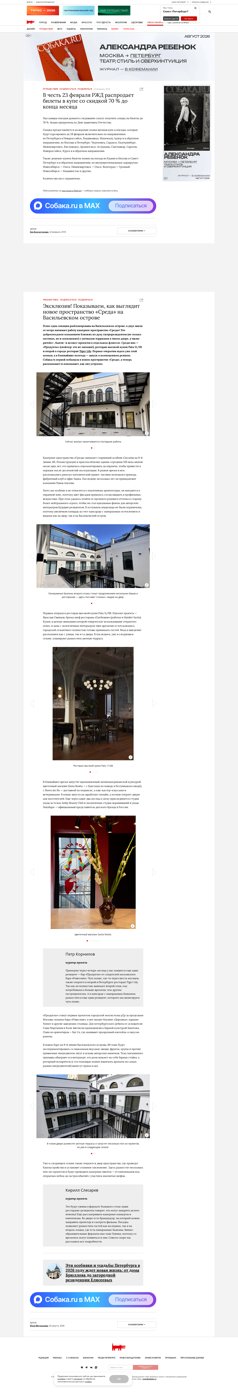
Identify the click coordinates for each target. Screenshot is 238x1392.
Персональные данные (192, 1358)
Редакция (44, 1358)
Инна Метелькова (39, 1325)
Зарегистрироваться (45, 2)
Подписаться (68, 89)
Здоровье (137, 22)
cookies (88, 1381)
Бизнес (115, 29)
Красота (87, 22)
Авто (59, 29)
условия (61, 1378)
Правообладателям (130, 1358)
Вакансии (88, 1358)
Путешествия (46, 29)
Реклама (57, 1358)
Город (43, 22)
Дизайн (31, 29)
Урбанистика (50, 300)
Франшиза (170, 1358)
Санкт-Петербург (179, 2)
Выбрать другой (171, 18)
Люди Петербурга (106, 1358)
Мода (73, 22)
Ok (119, 1379)
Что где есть (103, 22)
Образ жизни (155, 22)
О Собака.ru (72, 1358)
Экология (121, 22)
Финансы (102, 29)
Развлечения (58, 22)
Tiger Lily (85, 351)
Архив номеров (153, 1358)
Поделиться (85, 89)
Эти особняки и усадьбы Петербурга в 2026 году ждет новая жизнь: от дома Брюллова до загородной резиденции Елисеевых (103, 1272)
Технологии (86, 29)
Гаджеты (71, 29)
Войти (30, 2)
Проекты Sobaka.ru (200, 2)
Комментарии (135, 231)
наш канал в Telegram (71, 190)
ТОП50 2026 (128, 29)
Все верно (189, 18)
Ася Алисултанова (39, 232)
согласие (78, 1378)
